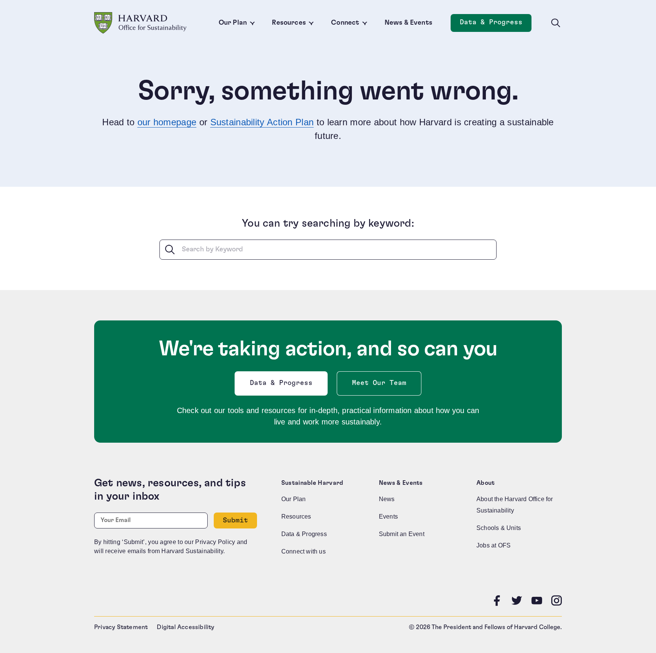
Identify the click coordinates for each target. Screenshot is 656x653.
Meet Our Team (379, 383)
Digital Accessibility (185, 627)
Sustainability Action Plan (262, 122)
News (387, 499)
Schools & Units (498, 528)
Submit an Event (401, 534)
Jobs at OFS (493, 545)
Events (388, 516)
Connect (345, 22)
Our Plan (233, 22)
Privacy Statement (121, 627)
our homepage (167, 122)
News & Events (408, 22)
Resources (289, 22)
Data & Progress (495, 24)
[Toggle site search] (556, 23)
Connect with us (303, 551)
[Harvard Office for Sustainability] (140, 23)
